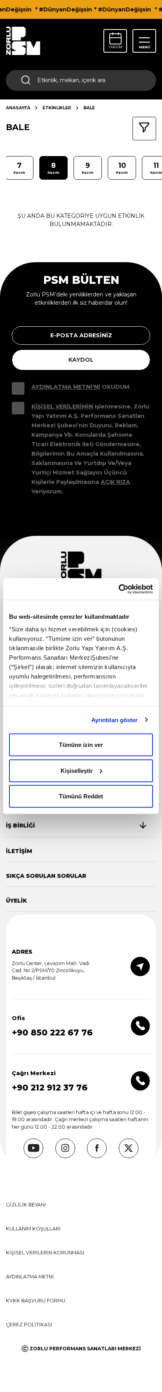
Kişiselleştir (77, 770)
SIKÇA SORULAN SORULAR (46, 875)
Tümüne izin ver (81, 744)
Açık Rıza (115, 481)
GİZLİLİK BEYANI (26, 1205)
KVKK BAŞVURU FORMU (35, 1301)
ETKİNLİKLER (56, 107)
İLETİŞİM (19, 851)
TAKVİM (115, 47)
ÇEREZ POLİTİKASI (29, 1325)
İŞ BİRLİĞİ (20, 825)
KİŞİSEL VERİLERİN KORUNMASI (45, 1253)
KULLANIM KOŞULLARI (33, 1229)
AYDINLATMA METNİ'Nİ (65, 386)
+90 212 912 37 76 (50, 1087)
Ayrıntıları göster (114, 719)
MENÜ (144, 47)
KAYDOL (81, 359)
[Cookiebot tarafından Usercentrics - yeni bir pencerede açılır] (118, 589)
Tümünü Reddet (81, 796)
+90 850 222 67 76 (52, 1032)
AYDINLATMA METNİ (30, 1277)
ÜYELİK (16, 900)
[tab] (76, 825)
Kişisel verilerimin (62, 406)
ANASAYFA (18, 107)
